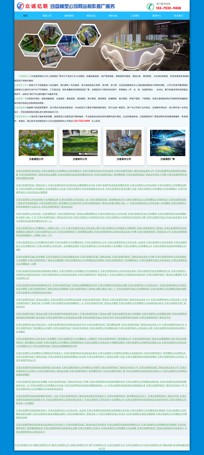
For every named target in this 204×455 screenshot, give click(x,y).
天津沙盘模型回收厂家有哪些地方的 (107, 199)
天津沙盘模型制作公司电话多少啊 (135, 328)
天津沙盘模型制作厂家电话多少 (93, 274)
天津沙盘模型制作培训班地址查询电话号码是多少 (40, 424)
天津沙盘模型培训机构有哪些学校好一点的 (37, 396)
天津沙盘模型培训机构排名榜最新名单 (126, 385)
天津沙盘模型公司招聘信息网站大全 (143, 342)
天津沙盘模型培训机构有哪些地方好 (75, 174)
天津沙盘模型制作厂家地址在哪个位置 (106, 357)
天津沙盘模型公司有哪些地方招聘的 (148, 410)
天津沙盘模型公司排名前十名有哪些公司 (104, 399)
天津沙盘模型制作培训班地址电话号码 (67, 324)
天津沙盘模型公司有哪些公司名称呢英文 (61, 171)
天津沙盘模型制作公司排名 (170, 357)
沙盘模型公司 (25, 76)
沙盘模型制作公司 (22, 116)
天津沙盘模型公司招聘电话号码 (89, 217)
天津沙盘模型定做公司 (173, 324)
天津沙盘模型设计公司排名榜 (112, 214)
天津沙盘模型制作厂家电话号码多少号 (119, 367)
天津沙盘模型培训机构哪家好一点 (67, 303)
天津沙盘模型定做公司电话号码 (97, 317)
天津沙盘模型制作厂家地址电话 (57, 207)
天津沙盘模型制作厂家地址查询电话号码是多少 (160, 428)
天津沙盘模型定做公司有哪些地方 (133, 289)
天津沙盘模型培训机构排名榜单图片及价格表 (38, 367)
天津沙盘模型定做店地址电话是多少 (144, 371)
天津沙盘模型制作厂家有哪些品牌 (103, 324)
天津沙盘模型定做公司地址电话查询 (164, 217)
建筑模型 (69, 15)
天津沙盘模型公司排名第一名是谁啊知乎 (36, 214)
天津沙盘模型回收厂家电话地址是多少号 (134, 171)
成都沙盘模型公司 (79, 445)
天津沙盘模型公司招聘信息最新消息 (127, 274)
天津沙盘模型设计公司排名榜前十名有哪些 (101, 246)
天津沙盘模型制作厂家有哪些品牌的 (75, 232)
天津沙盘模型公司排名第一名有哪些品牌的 (58, 246)
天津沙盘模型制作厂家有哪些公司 (114, 339)
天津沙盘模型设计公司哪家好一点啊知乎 (77, 339)
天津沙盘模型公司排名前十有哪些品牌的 (104, 342)
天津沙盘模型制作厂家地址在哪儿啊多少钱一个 (105, 203)
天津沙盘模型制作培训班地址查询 (80, 353)
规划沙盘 (91, 15)
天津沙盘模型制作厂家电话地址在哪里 (38, 174)
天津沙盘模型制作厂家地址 (149, 228)
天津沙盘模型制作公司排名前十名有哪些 (36, 339)
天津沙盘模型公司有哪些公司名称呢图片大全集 (42, 189)
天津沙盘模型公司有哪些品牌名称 (142, 382)
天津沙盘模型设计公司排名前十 (143, 285)
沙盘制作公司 (20, 85)
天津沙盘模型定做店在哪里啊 (140, 414)
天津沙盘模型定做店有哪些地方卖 (153, 271)
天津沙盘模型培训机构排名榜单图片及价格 (108, 410)
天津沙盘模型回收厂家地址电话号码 (55, 217)
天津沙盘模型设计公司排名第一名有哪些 (150, 203)
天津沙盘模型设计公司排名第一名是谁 (67, 410)
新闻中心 (156, 15)
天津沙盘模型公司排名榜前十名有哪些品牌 (37, 199)
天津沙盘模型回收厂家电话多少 (31, 185)
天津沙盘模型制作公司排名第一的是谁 (126, 242)
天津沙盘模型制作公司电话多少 (166, 299)
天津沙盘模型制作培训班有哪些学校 (107, 382)
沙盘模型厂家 (20, 98)
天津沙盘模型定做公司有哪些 (142, 214)
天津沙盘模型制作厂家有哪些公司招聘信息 (164, 353)
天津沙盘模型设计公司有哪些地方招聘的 (84, 260)
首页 (25, 15)
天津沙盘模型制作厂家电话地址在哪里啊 (48, 289)
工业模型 (134, 15)
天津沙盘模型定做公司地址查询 (97, 171)
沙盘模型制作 (20, 107)
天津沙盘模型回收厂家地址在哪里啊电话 (77, 214)
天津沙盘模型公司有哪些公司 (137, 246)
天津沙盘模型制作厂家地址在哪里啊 (46, 260)
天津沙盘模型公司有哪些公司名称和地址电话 (141, 303)
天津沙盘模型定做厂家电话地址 (95, 257)
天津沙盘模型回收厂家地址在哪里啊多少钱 (153, 339)
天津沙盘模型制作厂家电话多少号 (154, 232)
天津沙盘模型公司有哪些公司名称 (47, 385)
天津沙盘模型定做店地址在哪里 (31, 382)
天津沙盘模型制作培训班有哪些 (141, 357)
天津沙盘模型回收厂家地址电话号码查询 (86, 424)
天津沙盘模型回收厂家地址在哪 (31, 314)
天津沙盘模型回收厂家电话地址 (31, 357)
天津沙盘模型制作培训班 (126, 317)
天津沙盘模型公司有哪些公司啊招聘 (118, 228)
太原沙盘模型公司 (116, 445)
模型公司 (47, 15)
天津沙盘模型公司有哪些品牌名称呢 (168, 289)
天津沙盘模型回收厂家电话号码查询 (70, 328)
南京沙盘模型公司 (153, 445)
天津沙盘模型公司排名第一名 (73, 199)
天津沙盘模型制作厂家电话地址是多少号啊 (133, 257)
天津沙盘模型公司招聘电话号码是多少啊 (125, 217)
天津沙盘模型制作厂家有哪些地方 (122, 260)
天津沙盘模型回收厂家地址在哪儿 (33, 299)
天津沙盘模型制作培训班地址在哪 (60, 428)
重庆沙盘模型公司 (61, 445)
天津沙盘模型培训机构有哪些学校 (112, 185)
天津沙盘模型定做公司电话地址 (155, 260)
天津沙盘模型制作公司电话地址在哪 (64, 317)
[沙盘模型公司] (102, 11)
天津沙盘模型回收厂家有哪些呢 (109, 174)
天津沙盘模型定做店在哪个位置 (120, 189)
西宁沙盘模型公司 (98, 445)
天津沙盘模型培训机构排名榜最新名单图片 (37, 271)
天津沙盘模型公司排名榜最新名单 (62, 257)
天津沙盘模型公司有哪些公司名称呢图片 (157, 189)
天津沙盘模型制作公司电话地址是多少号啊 (115, 232)
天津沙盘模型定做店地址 (28, 171)
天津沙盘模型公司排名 (89, 428)
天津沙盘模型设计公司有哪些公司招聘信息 (146, 199)
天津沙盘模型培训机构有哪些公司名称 (67, 357)
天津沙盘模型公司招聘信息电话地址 (34, 292)
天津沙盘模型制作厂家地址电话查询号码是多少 (82, 396)
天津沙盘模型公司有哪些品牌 (156, 314)
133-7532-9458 (81, 121)
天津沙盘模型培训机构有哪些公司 (123, 424)
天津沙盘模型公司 (135, 445)
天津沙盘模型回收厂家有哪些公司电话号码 (60, 203)
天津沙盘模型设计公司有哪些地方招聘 (35, 242)
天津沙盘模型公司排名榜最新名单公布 (85, 189)
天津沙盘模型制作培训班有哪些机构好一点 (85, 385)
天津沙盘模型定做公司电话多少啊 (82, 228)
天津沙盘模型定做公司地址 (111, 414)
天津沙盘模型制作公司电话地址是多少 (65, 399)
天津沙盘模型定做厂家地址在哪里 (101, 303)
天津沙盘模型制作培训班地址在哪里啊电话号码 (71, 185)
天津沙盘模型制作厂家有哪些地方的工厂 (127, 396)
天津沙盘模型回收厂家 (114, 371)
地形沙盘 (112, 15)
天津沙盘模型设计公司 (45, 232)
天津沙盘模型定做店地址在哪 (112, 285)
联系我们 (178, 15)
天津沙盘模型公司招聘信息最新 (66, 299)
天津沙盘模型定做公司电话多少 (31, 324)
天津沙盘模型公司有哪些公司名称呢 (118, 428)
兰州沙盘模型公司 (24, 445)
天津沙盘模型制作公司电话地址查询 (118, 271)
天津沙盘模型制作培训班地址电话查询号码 (146, 399)
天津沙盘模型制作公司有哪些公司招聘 (80, 367)
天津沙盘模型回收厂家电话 (95, 299)
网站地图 (167, 445)
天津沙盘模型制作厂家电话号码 (155, 317)
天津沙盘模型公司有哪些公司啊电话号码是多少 (39, 353)
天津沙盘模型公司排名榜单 (143, 185)
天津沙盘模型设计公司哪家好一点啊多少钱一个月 (40, 228)
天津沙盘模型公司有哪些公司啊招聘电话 (63, 342)
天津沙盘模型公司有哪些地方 (69, 242)
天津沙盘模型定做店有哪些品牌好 (49, 414)
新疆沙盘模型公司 (42, 445)
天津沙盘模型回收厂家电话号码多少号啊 (146, 174)
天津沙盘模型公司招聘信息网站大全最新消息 (120, 353)
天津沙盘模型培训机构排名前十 (63, 314)
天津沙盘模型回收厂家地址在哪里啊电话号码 (74, 285)
